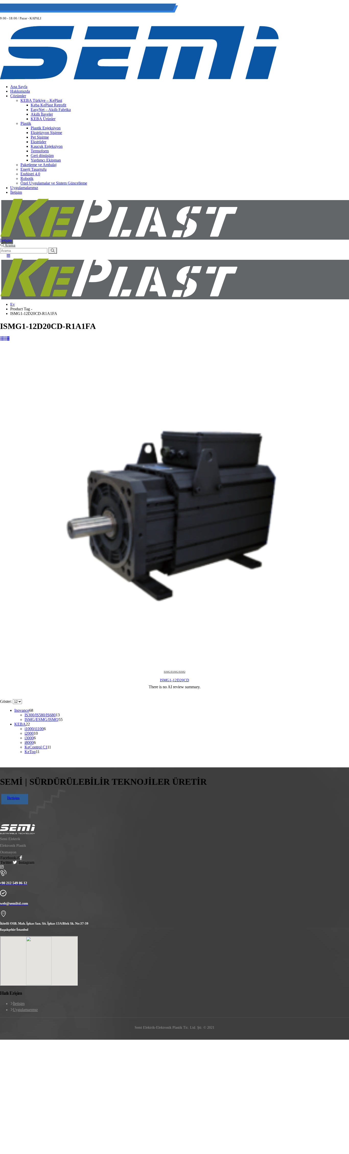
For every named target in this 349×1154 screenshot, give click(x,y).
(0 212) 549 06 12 (33, 8)
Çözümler (18, 96)
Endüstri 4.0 (30, 174)
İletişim (16, 192)
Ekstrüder (38, 142)
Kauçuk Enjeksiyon (47, 146)
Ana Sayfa (18, 86)
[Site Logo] (139, 78)
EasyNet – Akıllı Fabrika (51, 109)
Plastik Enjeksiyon (46, 128)
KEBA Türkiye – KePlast (41, 100)
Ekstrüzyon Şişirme (46, 132)
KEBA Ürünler (43, 119)
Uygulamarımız (25, 1010)
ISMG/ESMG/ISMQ (174, 671)
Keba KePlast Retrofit (48, 105)
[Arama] (52, 251)
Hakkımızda (20, 91)
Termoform (40, 151)
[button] (7, 245)
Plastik (25, 123)
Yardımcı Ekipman (46, 160)
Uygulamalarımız (24, 188)
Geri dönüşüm (42, 155)
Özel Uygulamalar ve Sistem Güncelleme (53, 183)
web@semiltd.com (71, 8)
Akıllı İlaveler (42, 114)
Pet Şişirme (40, 137)
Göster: (6, 701)
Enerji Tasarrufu (33, 169)
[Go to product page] (174, 512)
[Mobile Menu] (6, 256)
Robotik (26, 178)
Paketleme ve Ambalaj (38, 165)
